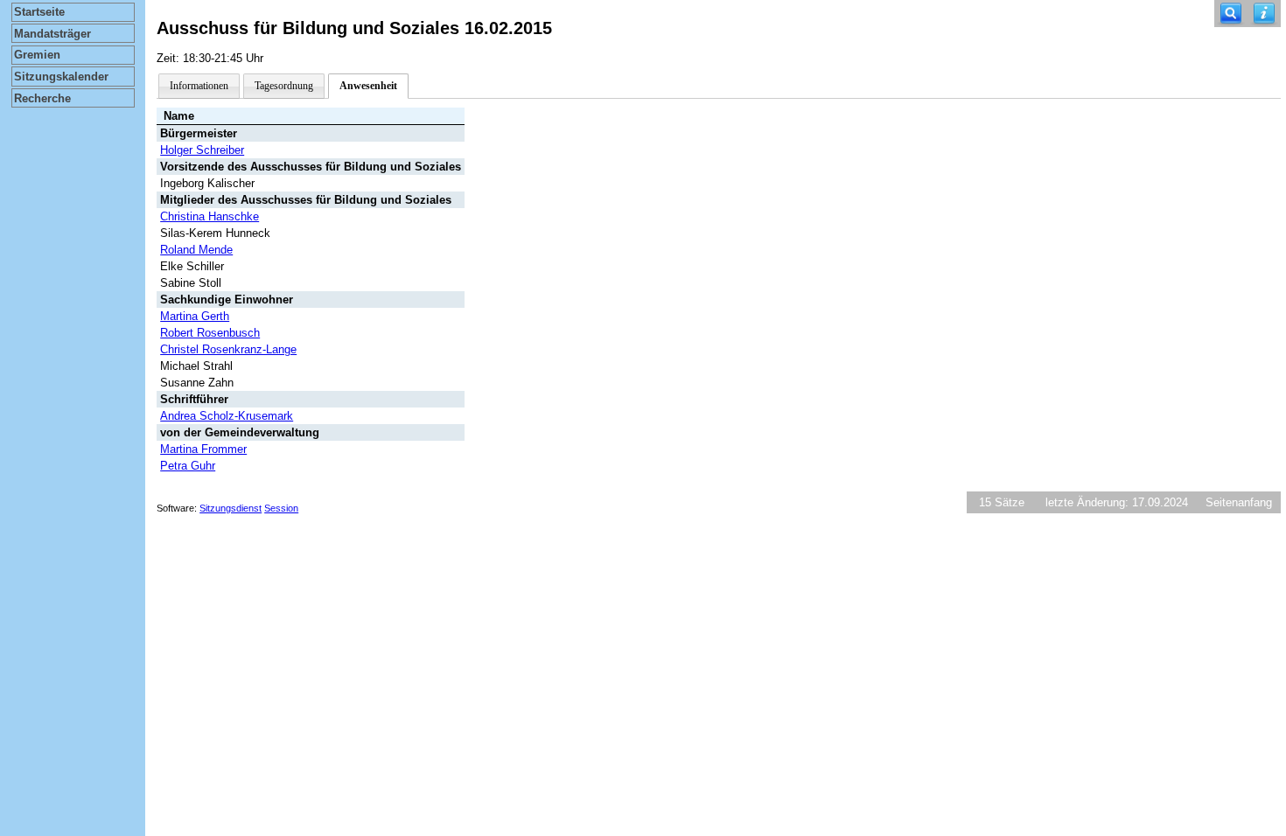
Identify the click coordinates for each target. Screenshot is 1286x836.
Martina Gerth (194, 316)
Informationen (199, 86)
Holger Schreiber (202, 150)
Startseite (39, 11)
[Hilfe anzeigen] (1264, 13)
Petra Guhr (187, 465)
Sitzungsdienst (230, 508)
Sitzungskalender (61, 76)
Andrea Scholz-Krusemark (226, 415)
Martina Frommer (203, 449)
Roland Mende (196, 249)
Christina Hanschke (209, 216)
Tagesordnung (284, 86)
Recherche (42, 98)
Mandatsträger (52, 33)
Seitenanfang (1239, 502)
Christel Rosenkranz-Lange (228, 349)
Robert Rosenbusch (210, 332)
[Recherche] (1231, 13)
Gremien (37, 54)
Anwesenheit (368, 86)
